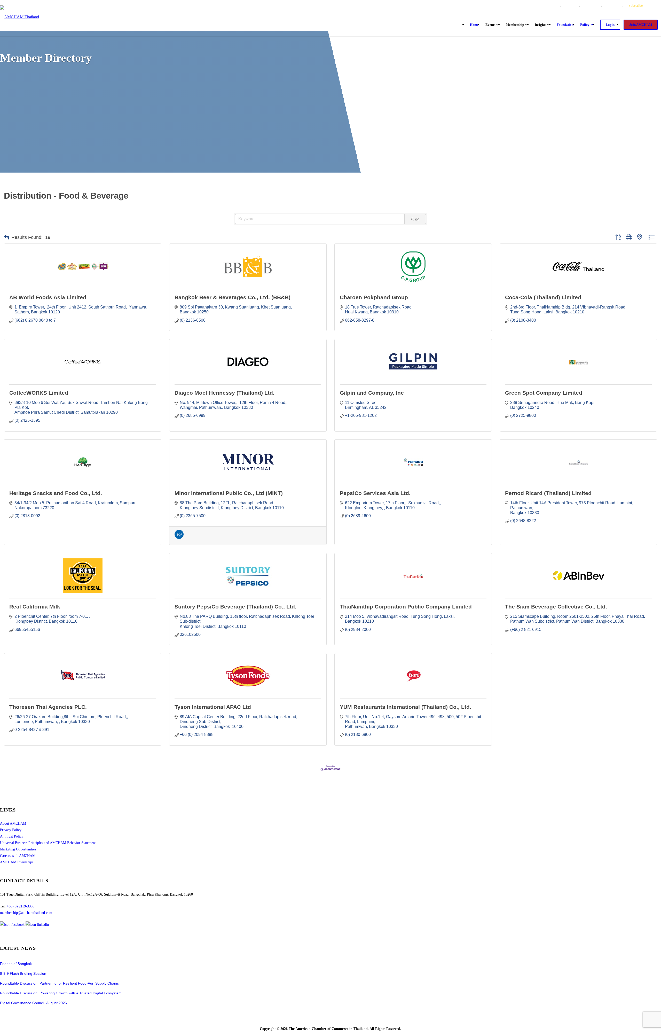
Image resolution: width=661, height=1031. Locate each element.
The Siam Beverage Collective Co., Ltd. (556, 607)
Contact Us (615, 5)
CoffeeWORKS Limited (38, 393)
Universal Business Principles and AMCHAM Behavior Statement (48, 843)
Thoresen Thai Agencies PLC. (48, 707)
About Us (573, 5)
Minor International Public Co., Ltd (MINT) (229, 493)
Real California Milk (34, 607)
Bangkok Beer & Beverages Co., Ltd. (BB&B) (232, 297)
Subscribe (635, 5)
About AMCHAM (13, 823)
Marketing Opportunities (18, 849)
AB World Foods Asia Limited (47, 297)
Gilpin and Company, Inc (372, 393)
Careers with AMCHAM (17, 856)
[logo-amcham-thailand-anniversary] (19, 17)
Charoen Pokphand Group (374, 297)
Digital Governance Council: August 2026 (33, 1003)
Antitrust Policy (11, 836)
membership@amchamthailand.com (26, 913)
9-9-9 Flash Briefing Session (23, 973)
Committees (593, 5)
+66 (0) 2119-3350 (20, 906)
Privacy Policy (10, 830)
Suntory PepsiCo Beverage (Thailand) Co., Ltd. (235, 607)
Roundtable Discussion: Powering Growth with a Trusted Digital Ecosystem (61, 993)
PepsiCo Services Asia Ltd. (375, 493)
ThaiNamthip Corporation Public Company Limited (406, 607)
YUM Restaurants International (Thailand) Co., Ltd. (405, 707)
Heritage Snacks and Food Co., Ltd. (55, 493)
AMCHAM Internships (16, 862)
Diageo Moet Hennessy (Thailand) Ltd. (224, 393)
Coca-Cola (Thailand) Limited (543, 297)
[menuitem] (572, 5)
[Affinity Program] (179, 537)
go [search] (417, 219)
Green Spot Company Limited (543, 393)
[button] (6, 237)
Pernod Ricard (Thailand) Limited (548, 493)
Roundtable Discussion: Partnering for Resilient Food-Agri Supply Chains (60, 983)
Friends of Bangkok (16, 964)
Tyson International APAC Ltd (213, 707)
